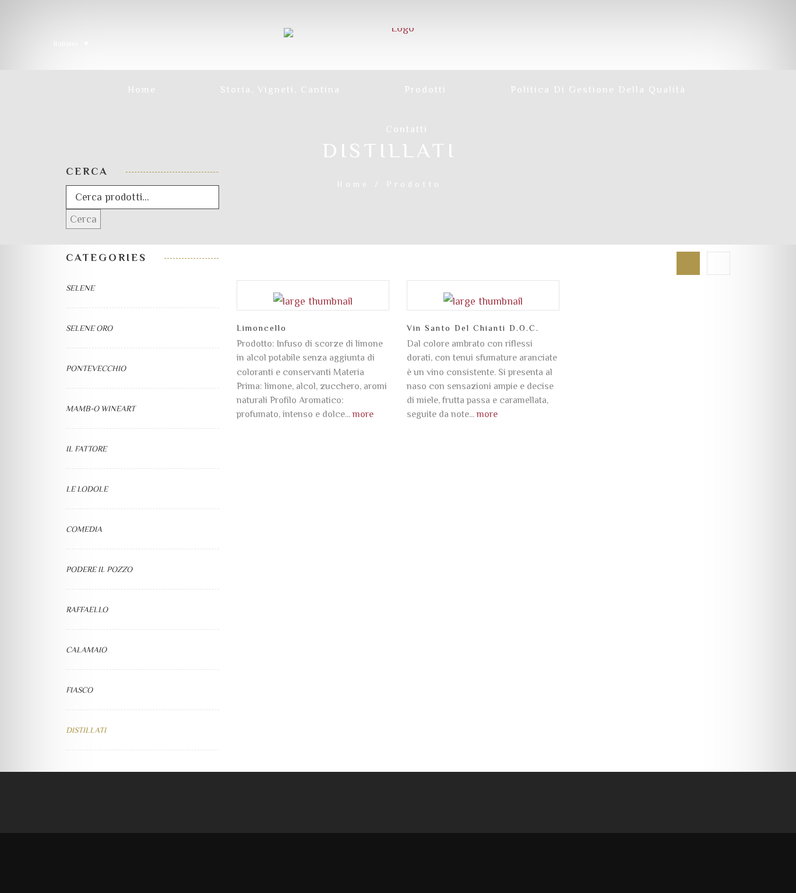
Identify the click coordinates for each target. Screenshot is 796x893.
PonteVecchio (96, 368)
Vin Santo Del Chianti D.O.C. (473, 328)
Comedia (84, 529)
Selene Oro (89, 328)
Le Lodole (87, 488)
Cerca (83, 219)
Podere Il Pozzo (99, 569)
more (363, 413)
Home (353, 184)
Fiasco (79, 689)
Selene (80, 287)
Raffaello (87, 609)
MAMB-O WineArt (100, 408)
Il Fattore (86, 448)
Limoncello (262, 328)
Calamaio (86, 649)
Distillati (86, 730)
